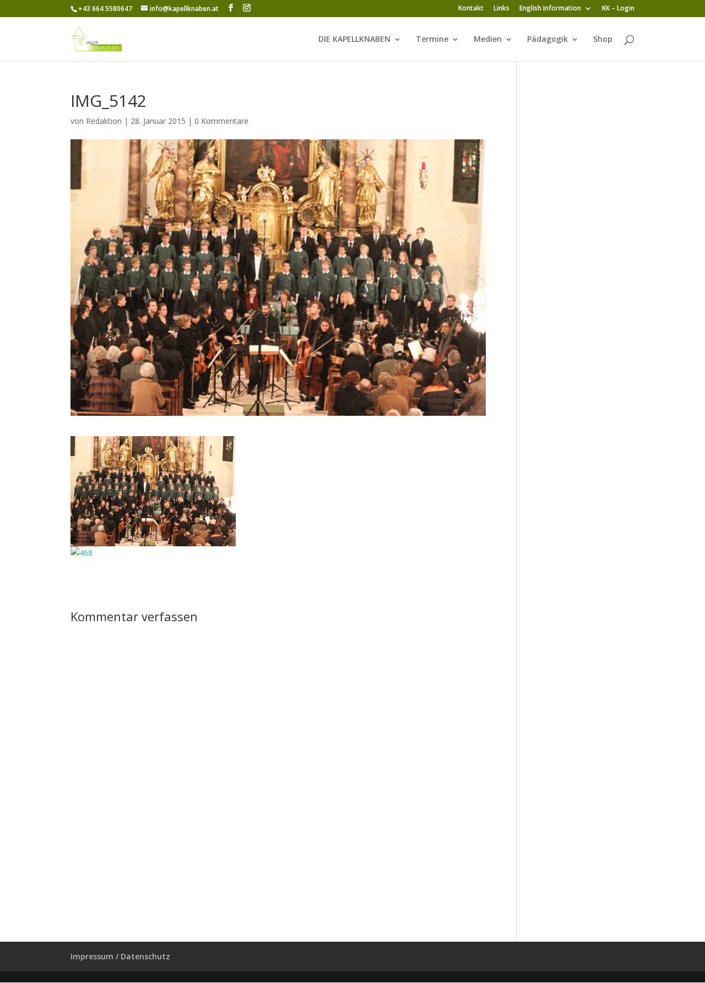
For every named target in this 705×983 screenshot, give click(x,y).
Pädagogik (547, 39)
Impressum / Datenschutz (120, 956)
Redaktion (104, 121)
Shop (602, 39)
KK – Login (618, 9)
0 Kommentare (221, 121)
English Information (550, 9)
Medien (488, 39)
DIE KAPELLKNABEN (354, 39)
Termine (432, 39)
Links (501, 9)
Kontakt (471, 9)
